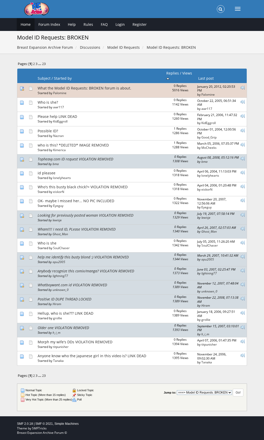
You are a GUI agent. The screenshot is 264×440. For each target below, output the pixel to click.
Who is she (47, 243)
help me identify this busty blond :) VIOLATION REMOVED (83, 257)
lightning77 (60, 276)
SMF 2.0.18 (25, 424)
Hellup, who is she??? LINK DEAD (65, 313)
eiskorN (58, 192)
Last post (206, 78)
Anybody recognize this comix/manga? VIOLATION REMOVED (86, 270)
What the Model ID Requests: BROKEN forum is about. (84, 88)
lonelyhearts (62, 178)
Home (26, 24)
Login (120, 24)
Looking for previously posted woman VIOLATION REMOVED (85, 215)
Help (72, 24)
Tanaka (58, 360)
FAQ (104, 24)
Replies (172, 73)
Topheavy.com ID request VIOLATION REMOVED (75, 159)
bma (56, 164)
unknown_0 (61, 290)
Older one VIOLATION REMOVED (63, 327)
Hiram (57, 304)
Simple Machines (66, 424)
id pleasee (46, 172)
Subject (44, 78)
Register (140, 24)
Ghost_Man (60, 234)
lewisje (57, 220)
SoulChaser (61, 248)
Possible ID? (48, 130)
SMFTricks (39, 428)
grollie (57, 318)
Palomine (60, 93)
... (40, 64)
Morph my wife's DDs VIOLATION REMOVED (75, 341)
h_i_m (56, 332)
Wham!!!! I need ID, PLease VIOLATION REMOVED (77, 229)
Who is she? (48, 102)
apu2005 (59, 262)
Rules (88, 24)
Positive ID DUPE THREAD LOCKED (64, 299)
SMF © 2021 (44, 424)
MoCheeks (209, 147)
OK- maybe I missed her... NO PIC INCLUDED (76, 200)
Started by (63, 78)
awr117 (58, 107)
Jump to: (170, 392)
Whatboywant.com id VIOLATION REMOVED (72, 284)
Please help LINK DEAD (57, 116)
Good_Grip (209, 137)
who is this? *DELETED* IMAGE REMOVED (73, 145)
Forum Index (49, 24)
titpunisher (61, 347)
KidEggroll (60, 121)
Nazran (58, 136)
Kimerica (59, 150)
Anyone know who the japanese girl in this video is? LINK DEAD (92, 355)
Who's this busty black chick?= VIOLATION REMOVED (83, 186)
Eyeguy (58, 205)
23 (44, 64)
